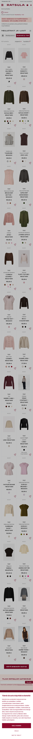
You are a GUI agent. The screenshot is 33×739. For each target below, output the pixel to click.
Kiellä (17, 731)
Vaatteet (7, 14)
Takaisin (6, 12)
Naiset (3, 14)
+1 (10, 123)
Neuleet (12, 14)
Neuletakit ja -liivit (23, 35)
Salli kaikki (16, 726)
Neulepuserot (10, 35)
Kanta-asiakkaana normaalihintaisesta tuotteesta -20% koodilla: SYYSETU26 (15, 20)
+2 (25, 578)
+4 (10, 287)
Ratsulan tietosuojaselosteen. (25, 684)
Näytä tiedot (16, 735)
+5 (25, 123)
